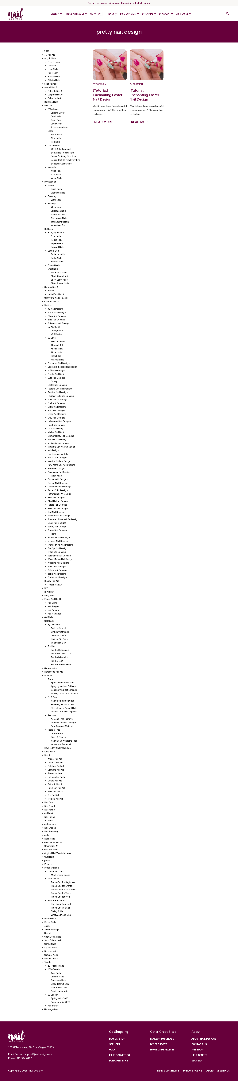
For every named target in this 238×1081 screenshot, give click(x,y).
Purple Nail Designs (57, 505)
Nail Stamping (51, 831)
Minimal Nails (57, 359)
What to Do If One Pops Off (64, 711)
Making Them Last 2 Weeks (64, 693)
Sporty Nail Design (57, 526)
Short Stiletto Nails (53, 940)
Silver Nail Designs (57, 523)
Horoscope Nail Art (53, 671)
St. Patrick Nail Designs (59, 537)
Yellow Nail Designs (57, 570)
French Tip (56, 356)
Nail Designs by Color (58, 454)
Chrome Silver (57, 113)
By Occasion (50, 181)
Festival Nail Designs (58, 392)
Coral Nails (56, 116)
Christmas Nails (58, 211)
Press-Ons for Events (61, 886)
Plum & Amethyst (59, 127)
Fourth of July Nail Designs (61, 396)
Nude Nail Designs (57, 468)
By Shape (48, 229)
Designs (48, 305)
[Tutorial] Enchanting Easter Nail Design (107, 94)
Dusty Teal (56, 120)
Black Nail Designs (57, 316)
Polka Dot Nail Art (56, 788)
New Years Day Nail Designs (61, 465)
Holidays (52, 203)
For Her (51, 646)
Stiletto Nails (54, 80)
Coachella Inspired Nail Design (62, 367)
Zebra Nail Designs (57, 574)
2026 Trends (54, 969)
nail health (49, 813)
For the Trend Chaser (61, 664)
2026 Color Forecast (61, 149)
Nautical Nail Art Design (59, 461)
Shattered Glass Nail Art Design (63, 519)
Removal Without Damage (63, 722)
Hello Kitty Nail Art (56, 294)
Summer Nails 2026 (60, 1002)
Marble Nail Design (57, 432)
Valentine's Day (58, 225)
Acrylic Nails (50, 58)
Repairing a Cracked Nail (62, 704)
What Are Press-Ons (61, 915)
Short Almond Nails (60, 276)
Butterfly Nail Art (55, 91)
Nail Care (48, 802)
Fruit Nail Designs (56, 403)
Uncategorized (51, 1009)
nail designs (53, 450)
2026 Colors (54, 109)
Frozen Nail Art (55, 584)
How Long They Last (61, 904)
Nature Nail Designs (57, 457)
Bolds (50, 131)
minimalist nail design (58, 443)
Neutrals (52, 167)
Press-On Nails (51, 867)
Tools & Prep (54, 730)
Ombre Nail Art (55, 780)
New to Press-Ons (57, 900)
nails (46, 835)
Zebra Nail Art (54, 98)
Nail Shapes (50, 828)
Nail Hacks (49, 809)
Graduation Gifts (58, 635)
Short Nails (53, 269)
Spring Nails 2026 (59, 998)
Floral (53, 534)
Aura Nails (56, 973)
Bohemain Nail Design (58, 323)
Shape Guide (54, 265)
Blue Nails (56, 138)
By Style (52, 338)
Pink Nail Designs (56, 497)
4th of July (56, 207)
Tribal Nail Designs (57, 552)
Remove (52, 715)
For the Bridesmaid (60, 650)
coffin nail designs (56, 370)
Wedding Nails (58, 192)
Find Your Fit (54, 878)
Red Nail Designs (56, 512)
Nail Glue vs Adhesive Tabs (64, 741)
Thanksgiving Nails (60, 221)
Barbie (51, 290)
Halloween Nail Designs (59, 421)
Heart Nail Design (56, 425)
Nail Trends (53, 1005)
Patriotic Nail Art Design (59, 494)
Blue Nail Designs (56, 319)
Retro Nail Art (50, 918)
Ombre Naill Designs (58, 479)
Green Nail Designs (57, 414)
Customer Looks (56, 871)
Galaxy (54, 381)
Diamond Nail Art (56, 770)
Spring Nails (50, 944)
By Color (48, 105)
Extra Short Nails (59, 272)
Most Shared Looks (60, 875)
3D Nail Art (49, 54)
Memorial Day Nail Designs (61, 436)
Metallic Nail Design (57, 439)
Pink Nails (56, 174)
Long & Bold (53, 250)
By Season (53, 995)
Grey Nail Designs (56, 417)
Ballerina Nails (51, 102)
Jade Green (56, 123)
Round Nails (57, 240)
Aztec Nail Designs (57, 312)
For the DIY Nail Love (61, 653)
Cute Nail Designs (56, 378)
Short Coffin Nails (59, 280)
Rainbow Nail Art (55, 791)
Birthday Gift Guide (60, 632)
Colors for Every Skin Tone (63, 156)
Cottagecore (57, 330)
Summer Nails (51, 955)
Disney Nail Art (51, 581)
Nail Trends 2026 (59, 987)
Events (51, 185)
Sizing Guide (57, 911)
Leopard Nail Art (55, 94)
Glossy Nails (50, 668)
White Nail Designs (57, 566)
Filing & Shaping (58, 737)
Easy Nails (49, 595)
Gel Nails (52, 65)
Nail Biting (52, 603)
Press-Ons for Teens (61, 893)
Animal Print (57, 348)
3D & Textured (58, 341)
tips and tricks (51, 958)
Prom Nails (56, 189)
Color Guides (54, 145)
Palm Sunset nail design (59, 486)
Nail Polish (53, 73)
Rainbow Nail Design (58, 508)
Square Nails (57, 243)
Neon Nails (49, 838)
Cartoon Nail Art (51, 287)
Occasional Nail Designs (59, 472)
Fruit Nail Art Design (57, 399)
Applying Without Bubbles (63, 686)
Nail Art (47, 755)
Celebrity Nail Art (56, 766)
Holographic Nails (56, 777)
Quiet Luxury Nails (59, 991)
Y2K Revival (56, 334)
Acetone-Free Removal (62, 719)
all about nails (51, 84)
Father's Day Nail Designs (60, 388)
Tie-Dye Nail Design (57, 548)
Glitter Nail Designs (57, 407)
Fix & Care (52, 697)
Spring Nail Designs (57, 530)
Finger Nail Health (52, 599)
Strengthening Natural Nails (64, 708)
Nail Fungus (53, 606)
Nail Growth (53, 610)
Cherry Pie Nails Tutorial (55, 298)
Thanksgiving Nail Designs (60, 545)
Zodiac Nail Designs (57, 577)
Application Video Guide (62, 682)
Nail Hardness (54, 613)
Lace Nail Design (56, 428)
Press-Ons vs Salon (60, 907)
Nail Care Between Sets (62, 700)
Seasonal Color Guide (61, 163)
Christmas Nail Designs (59, 363)
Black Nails (56, 134)
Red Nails (55, 142)
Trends (47, 962)
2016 (46, 51)
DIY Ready (49, 592)
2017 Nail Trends (56, 966)
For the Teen (57, 661)
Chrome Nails (57, 976)
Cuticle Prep (57, 733)
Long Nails (53, 69)
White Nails (56, 178)
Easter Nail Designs (57, 385)
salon (47, 926)
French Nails (54, 62)
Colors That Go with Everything (65, 160)
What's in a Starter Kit (61, 744)
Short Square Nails (60, 283)
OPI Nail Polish (51, 849)
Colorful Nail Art (52, 301)
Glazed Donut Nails (60, 984)
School (47, 933)
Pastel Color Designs (58, 490)
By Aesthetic (54, 327)
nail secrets (50, 824)
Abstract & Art (57, 345)
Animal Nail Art (51, 87)
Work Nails (56, 200)
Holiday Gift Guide (59, 639)
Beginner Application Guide (64, 690)
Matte (50, 820)
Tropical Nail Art (55, 799)
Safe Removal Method (61, 726)
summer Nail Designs (58, 541)
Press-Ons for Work (60, 896)
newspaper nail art (53, 842)
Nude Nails (56, 171)
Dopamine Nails (58, 980)
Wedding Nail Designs (58, 563)
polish (47, 860)
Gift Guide (49, 621)
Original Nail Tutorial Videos (57, 853)
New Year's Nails (59, 218)
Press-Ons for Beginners (63, 882)
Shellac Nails (54, 76)
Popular (48, 864)
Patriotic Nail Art (55, 784)
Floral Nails (56, 352)
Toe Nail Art (53, 795)
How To (48, 675)
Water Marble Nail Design (60, 559)
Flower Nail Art (55, 773)
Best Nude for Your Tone (62, 152)
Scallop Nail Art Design (59, 515)
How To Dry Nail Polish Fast (57, 748)
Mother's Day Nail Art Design (61, 446)
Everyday (52, 196)
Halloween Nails (59, 214)
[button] (227, 13)
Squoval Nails (57, 247)
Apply (50, 679)
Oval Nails (56, 236)
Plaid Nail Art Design (58, 501)
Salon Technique (52, 929)
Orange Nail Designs (57, 483)
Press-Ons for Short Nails (63, 889)
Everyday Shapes (56, 232)
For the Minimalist (59, 657)
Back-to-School (58, 628)
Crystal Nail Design (57, 374)
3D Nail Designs (55, 309)
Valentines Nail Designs (59, 555)
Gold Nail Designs (56, 410)
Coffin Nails (56, 258)
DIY (46, 588)
